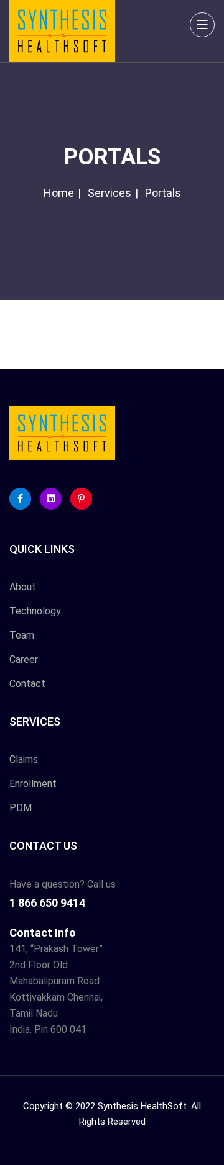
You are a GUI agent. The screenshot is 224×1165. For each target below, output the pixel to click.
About (22, 587)
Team (21, 635)
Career (23, 659)
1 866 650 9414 (47, 902)
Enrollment (33, 783)
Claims (23, 759)
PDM (20, 808)
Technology (35, 611)
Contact (27, 684)
